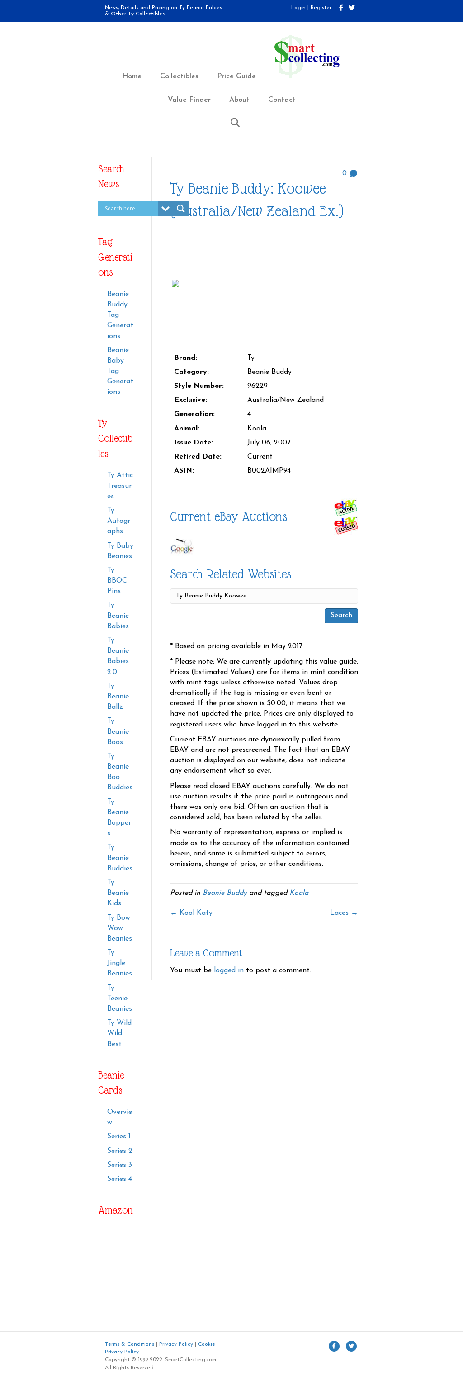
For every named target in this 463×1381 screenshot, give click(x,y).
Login (298, 7)
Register (321, 7)
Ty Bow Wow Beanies (119, 928)
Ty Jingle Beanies (119, 963)
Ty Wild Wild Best (119, 1033)
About (239, 100)
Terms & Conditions (129, 1344)
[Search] (231, 122)
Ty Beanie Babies (118, 616)
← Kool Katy (191, 913)
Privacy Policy (176, 1344)
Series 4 (119, 1179)
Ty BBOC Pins (117, 581)
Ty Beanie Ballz (118, 697)
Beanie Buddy (225, 893)
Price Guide (236, 76)
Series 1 (119, 1136)
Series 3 (119, 1165)
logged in (229, 970)
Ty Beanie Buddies (119, 858)
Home (132, 76)
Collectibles (179, 76)
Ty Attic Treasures (120, 486)
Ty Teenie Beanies (119, 998)
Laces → (344, 913)
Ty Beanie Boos (118, 731)
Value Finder (189, 100)
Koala (298, 893)
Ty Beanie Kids (118, 893)
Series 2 (119, 1151)
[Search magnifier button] (181, 208)
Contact (282, 100)
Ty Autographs (118, 521)
